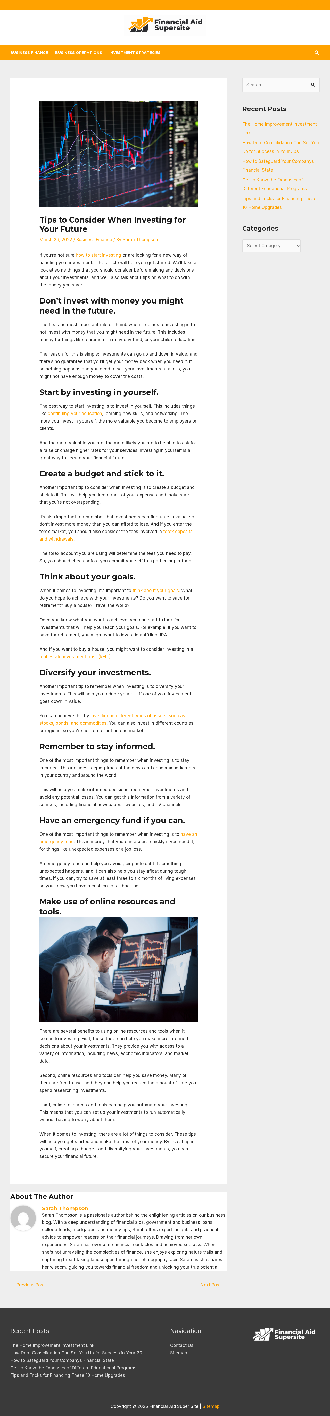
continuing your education (75, 413)
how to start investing (98, 255)
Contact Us (181, 1345)
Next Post (213, 1284)
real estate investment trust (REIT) (75, 656)
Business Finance (94, 239)
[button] (317, 52)
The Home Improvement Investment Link (52, 1345)
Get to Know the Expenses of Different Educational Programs (73, 1367)
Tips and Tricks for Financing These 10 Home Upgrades (67, 1375)
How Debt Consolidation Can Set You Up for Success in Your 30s (77, 1352)
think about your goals (156, 590)
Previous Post (28, 1284)
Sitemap (178, 1352)
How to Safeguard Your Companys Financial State (62, 1360)
